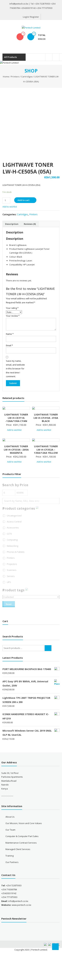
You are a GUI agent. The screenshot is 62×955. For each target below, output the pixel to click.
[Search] (48, 648)
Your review (13, 315)
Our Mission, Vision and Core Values (23, 823)
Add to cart (23, 200)
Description (11, 223)
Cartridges (27, 76)
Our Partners (12, 862)
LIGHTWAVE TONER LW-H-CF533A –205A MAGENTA (16, 449)
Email (9, 345)
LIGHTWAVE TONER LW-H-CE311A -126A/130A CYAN (16, 418)
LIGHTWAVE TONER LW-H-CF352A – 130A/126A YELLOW (46, 449)
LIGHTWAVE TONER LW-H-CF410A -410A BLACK (46, 418)
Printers (15, 76)
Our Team (10, 829)
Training (9, 855)
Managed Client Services (17, 849)
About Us (10, 816)
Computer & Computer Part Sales (22, 836)
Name (10, 333)
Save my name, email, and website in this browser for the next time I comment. (15, 368)
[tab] (12, 224)
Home (6, 76)
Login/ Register (31, 16)
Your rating (12, 307)
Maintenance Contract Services (21, 842)
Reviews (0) (30, 223)
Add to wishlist (9, 206)
